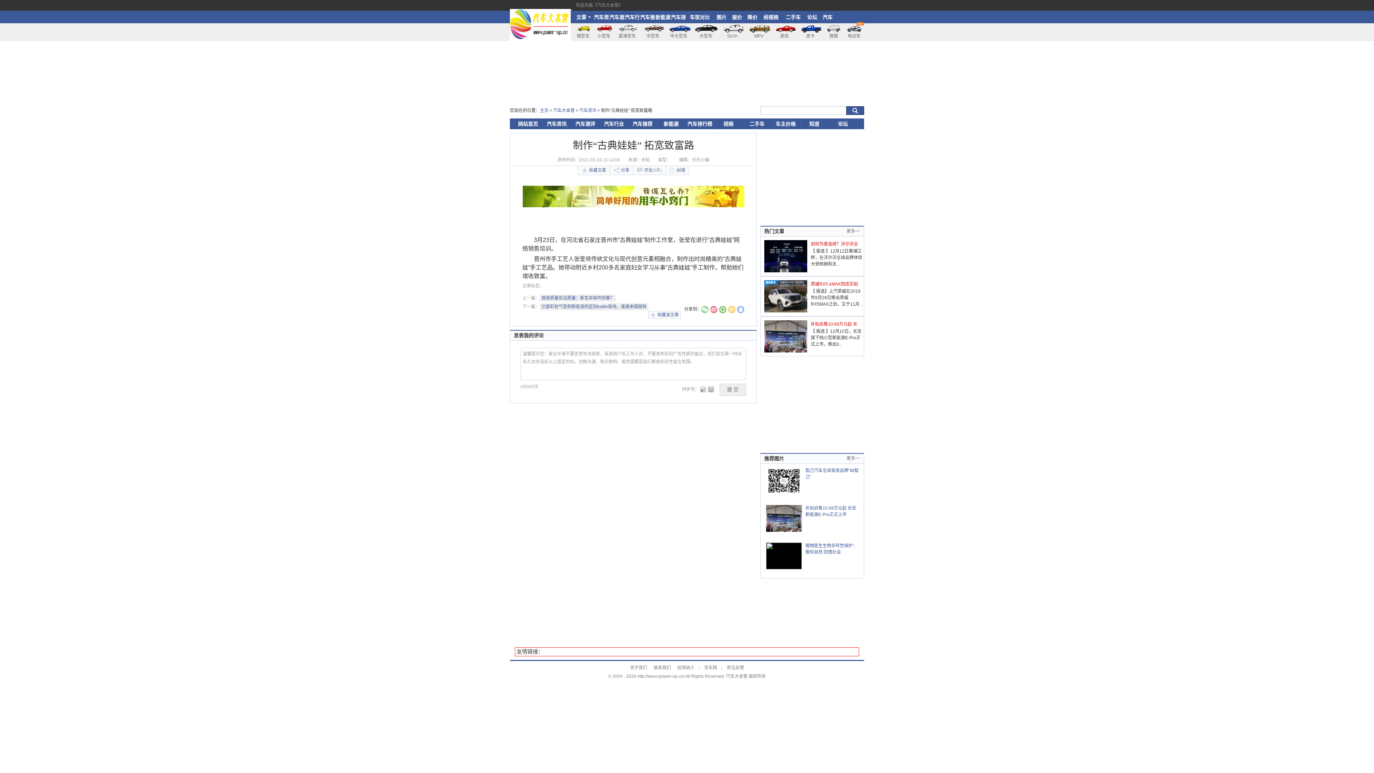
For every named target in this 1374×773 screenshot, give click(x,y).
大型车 (706, 36)
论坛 (812, 17)
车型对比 (700, 17)
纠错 (681, 170)
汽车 (828, 17)
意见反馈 (735, 667)
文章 (581, 17)
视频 (728, 124)
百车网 (710, 667)
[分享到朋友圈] (722, 310)
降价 (752, 17)
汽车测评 (616, 18)
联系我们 (662, 667)
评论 (653, 170)
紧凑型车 (627, 36)
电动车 (854, 36)
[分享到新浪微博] (713, 310)
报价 (737, 17)
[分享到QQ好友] (740, 310)
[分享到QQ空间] (731, 310)
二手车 (793, 17)
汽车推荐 (647, 18)
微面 (833, 36)
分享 (625, 170)
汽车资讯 (601, 18)
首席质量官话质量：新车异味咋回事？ (577, 298)
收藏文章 (597, 170)
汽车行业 (632, 18)
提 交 (733, 389)
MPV (759, 36)
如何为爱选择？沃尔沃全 (834, 244)
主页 (544, 110)
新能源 (663, 17)
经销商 (771, 17)
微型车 (583, 36)
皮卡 (810, 36)
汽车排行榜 (678, 18)
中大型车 (678, 36)
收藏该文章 (668, 314)
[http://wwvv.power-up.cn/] (540, 12)
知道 (814, 124)
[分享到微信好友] (704, 310)
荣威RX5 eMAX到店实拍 (834, 284)
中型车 (653, 36)
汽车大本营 (564, 110)
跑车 (784, 36)
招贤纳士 (686, 667)
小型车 (604, 36)
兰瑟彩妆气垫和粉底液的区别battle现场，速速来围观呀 (594, 306)
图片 (722, 17)
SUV (731, 36)
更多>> (853, 231)
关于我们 (638, 667)
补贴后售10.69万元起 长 (834, 324)
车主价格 (786, 124)
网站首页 (528, 124)
